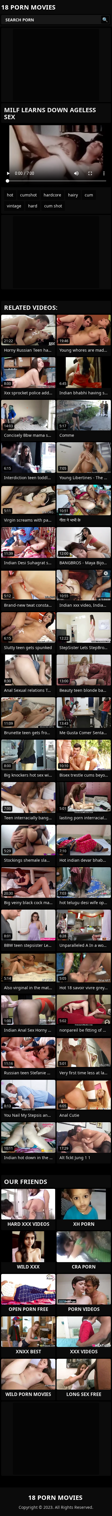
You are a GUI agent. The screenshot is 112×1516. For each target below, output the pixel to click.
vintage (14, 206)
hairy (73, 195)
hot (10, 195)
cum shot (53, 206)
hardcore (52, 195)
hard (32, 206)
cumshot (28, 195)
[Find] (105, 20)
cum (89, 195)
